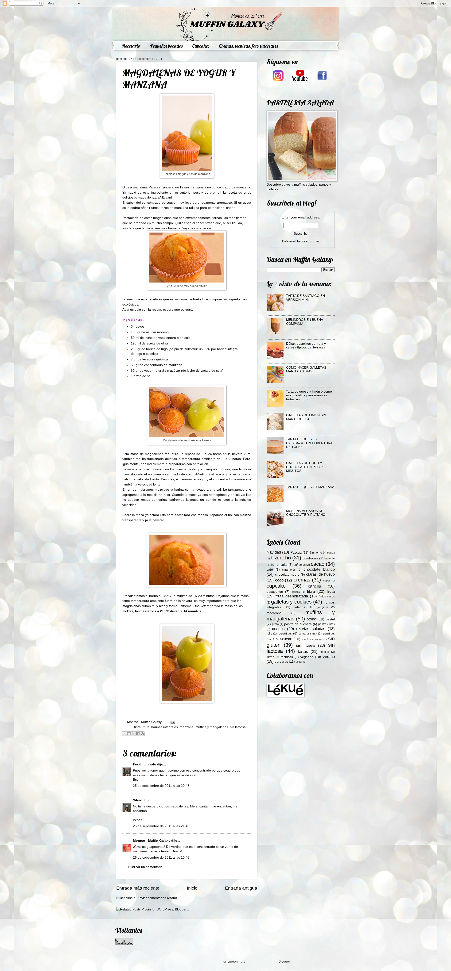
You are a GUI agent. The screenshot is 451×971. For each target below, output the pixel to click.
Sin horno (316, 552)
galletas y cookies (291, 602)
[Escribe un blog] (129, 733)
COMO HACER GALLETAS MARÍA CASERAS (306, 369)
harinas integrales (164, 727)
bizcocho (281, 558)
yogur (299, 661)
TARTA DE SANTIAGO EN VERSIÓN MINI (305, 298)
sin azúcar (282, 639)
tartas (303, 651)
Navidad (274, 552)
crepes (326, 580)
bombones (310, 558)
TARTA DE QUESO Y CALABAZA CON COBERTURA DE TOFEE (309, 443)
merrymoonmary (233, 961)
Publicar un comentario (145, 867)
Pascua (296, 552)
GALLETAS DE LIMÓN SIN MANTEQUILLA (306, 417)
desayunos (275, 591)
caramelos (288, 569)
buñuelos (300, 564)
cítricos (314, 586)
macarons (274, 613)
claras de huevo (320, 574)
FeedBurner (310, 241)
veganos (306, 657)
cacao (317, 564)
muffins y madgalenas (211, 727)
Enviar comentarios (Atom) (157, 898)
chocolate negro (287, 574)
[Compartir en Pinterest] (142, 733)
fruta (146, 727)
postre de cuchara (298, 624)
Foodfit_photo (144, 764)
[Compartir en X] (133, 733)
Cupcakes (200, 46)
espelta (296, 591)
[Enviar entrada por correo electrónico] (172, 722)
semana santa (308, 633)
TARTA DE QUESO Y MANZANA (310, 487)
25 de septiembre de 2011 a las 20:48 (161, 786)
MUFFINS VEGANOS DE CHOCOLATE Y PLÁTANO (305, 513)
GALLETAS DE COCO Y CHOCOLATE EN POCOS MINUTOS (305, 467)
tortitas (324, 652)
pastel (330, 619)
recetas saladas (310, 629)
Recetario (131, 46)
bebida (331, 552)
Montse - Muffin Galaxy (151, 840)
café (270, 569)
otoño (311, 619)
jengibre (323, 607)
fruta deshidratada (292, 596)
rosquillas (285, 633)
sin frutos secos (312, 639)
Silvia (137, 800)
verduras (281, 661)
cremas (302, 580)
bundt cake (279, 564)
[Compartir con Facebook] (138, 733)
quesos (278, 629)
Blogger (284, 961)
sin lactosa (238, 727)
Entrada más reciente (137, 888)
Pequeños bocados (166, 46)
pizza (275, 624)
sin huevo (305, 645)
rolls (269, 633)
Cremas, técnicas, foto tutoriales (248, 46)
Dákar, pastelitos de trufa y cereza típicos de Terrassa (306, 345)
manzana (187, 727)
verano (329, 656)
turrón (270, 657)
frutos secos (327, 596)
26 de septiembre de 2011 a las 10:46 (161, 857)
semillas (329, 633)
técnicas (287, 657)
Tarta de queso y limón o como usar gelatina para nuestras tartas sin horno (309, 395)
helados (299, 607)
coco (279, 580)
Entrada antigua (241, 888)
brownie (329, 558)
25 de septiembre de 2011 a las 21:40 (161, 826)
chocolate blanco (319, 569)
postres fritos (326, 624)
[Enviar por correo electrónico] (124, 733)
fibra (137, 727)
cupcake (276, 586)
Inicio (192, 888)
